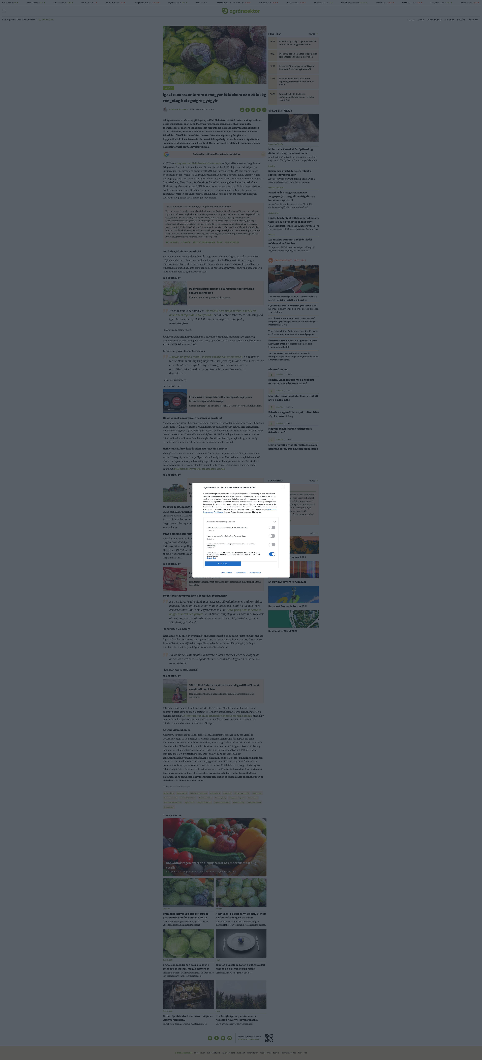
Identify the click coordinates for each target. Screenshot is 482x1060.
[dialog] (241, 530)
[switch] (272, 527)
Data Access (241, 573)
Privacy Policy (255, 573)
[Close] (284, 487)
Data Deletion (226, 573)
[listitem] (241, 521)
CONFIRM (223, 563)
